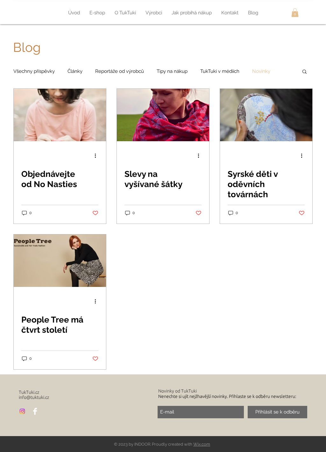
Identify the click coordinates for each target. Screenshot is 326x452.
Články (74, 71)
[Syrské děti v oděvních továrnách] (266, 115)
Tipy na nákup (172, 71)
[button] (295, 12)
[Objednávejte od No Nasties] (60, 115)
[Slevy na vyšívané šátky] (163, 115)
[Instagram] (22, 411)
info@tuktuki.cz (34, 397)
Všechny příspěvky (34, 71)
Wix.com (201, 444)
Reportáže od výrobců (119, 71)
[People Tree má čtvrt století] (60, 260)
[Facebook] (35, 411)
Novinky (261, 71)
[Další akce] (97, 155)
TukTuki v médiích (219, 71)
